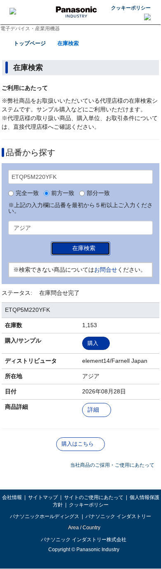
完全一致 (27, 193)
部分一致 (98, 193)
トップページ (30, 43)
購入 (93, 343)
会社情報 (12, 497)
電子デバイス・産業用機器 (30, 28)
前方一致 (62, 193)
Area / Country (83, 527)
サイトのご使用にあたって (93, 497)
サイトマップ (43, 497)
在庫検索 (68, 43)
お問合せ (105, 269)
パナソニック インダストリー (118, 516)
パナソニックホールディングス (44, 516)
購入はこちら (78, 444)
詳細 (93, 410)
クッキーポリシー (131, 8)
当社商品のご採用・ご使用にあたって (112, 465)
